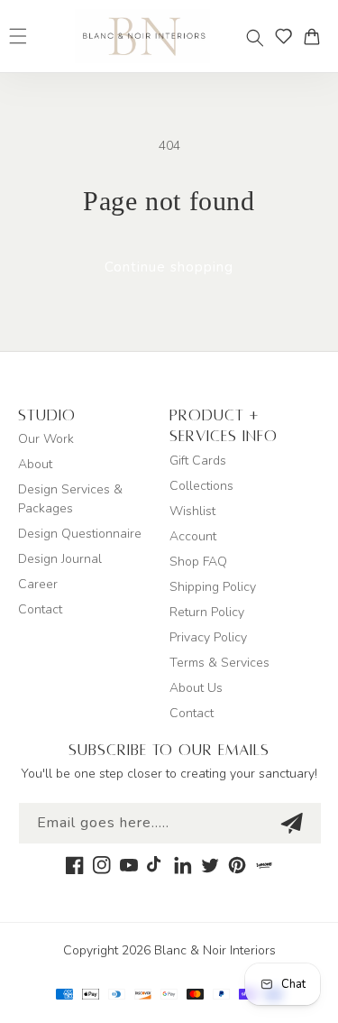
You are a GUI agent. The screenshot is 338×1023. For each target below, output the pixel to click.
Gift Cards (197, 460)
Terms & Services (219, 662)
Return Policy (206, 612)
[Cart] (316, 36)
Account (192, 536)
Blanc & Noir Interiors (215, 950)
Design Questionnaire (80, 533)
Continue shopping (169, 267)
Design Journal (60, 558)
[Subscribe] (291, 823)
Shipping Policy (212, 586)
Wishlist (192, 511)
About (35, 464)
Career (38, 584)
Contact (40, 609)
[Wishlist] (284, 36)
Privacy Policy (208, 637)
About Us (196, 687)
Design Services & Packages (70, 499)
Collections (201, 485)
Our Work (46, 438)
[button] (255, 38)
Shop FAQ (198, 561)
